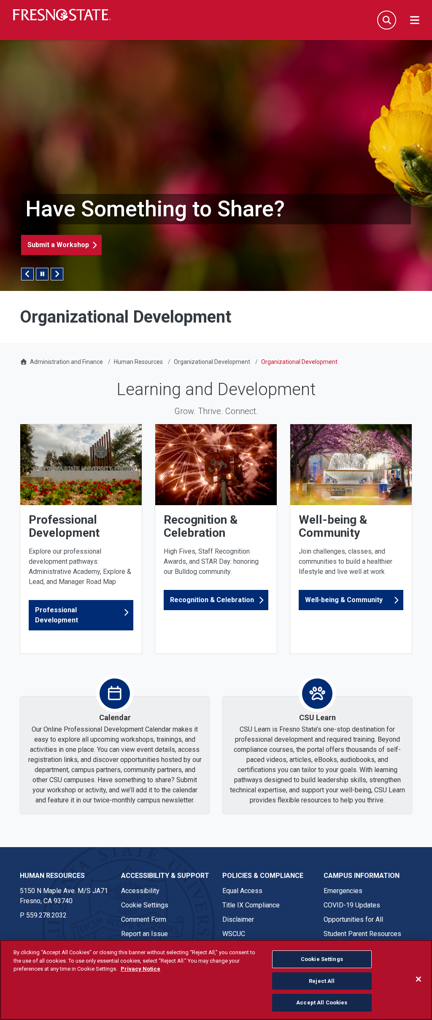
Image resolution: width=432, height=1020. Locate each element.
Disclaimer (238, 919)
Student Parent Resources (362, 934)
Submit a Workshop (58, 245)
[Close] (418, 979)
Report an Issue (144, 934)
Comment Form (143, 919)
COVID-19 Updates (352, 905)
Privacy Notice (140, 969)
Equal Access (242, 891)
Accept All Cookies (321, 1002)
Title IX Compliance (251, 905)
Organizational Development (212, 361)
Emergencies (343, 891)
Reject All (322, 981)
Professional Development (56, 615)
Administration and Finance (66, 361)
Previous (27, 274)
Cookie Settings (144, 905)
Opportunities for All (353, 919)
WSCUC (233, 934)
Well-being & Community (344, 600)
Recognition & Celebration (212, 600)
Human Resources (138, 361)
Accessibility (140, 891)
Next (57, 274)
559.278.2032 (46, 915)
